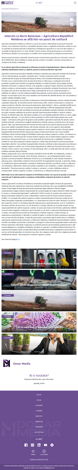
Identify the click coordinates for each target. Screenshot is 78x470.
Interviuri (39, 427)
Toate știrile (39, 432)
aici (18, 239)
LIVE (39, 3)
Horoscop (39, 421)
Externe (39, 411)
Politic (39, 395)
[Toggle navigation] (75, 3)
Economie (5, 9)
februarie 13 (14, 9)
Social (39, 400)
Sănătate (39, 416)
